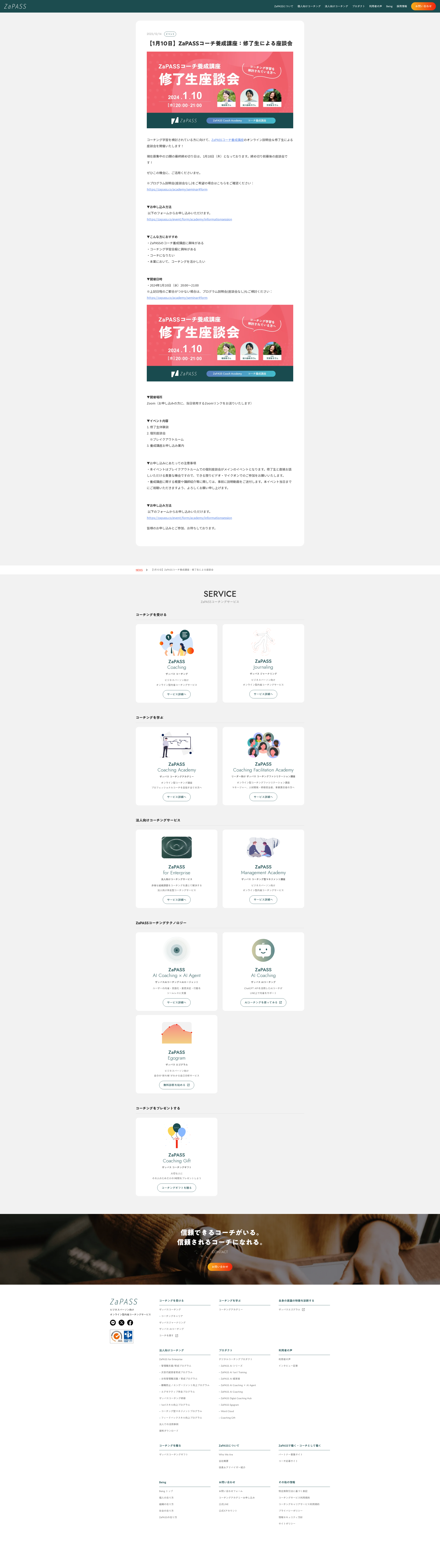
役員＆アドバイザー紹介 (232, 1468)
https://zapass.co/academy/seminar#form (177, 189)
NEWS (139, 570)
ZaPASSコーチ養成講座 (227, 139)
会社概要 (223, 1461)
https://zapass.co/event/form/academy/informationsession (189, 219)
